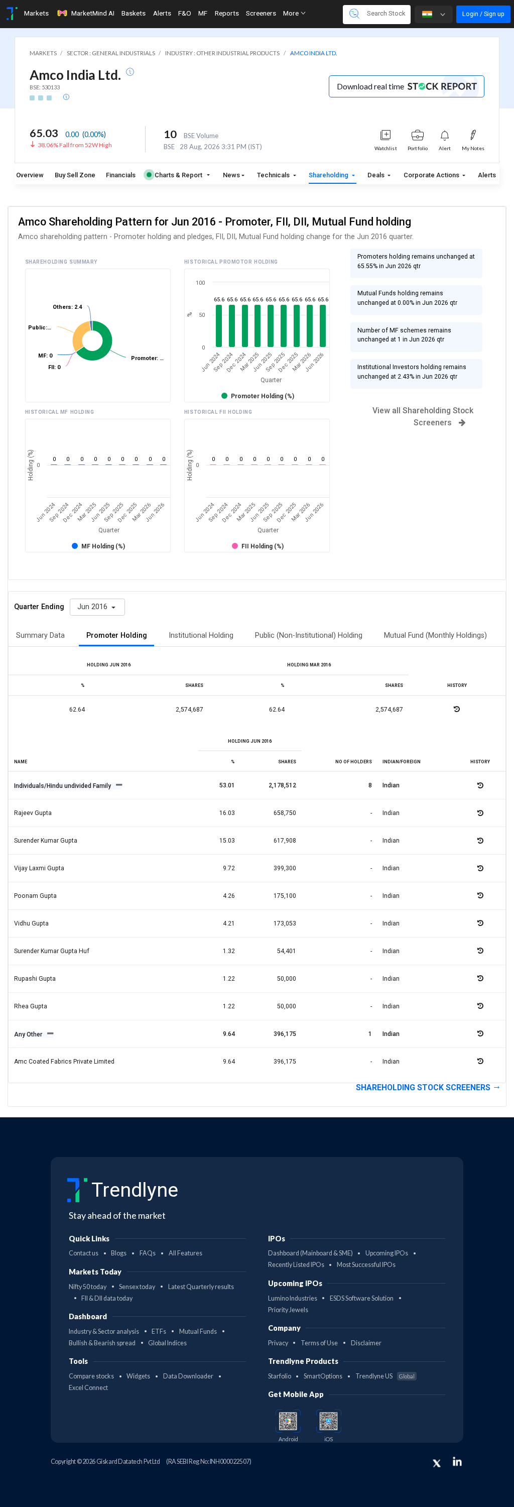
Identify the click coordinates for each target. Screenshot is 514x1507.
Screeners (261, 13)
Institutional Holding (201, 635)
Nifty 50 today (87, 1287)
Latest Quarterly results (201, 1287)
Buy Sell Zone (75, 175)
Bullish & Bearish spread (102, 1343)
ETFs (159, 1331)
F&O (184, 13)
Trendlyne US (385, 1376)
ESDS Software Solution (362, 1298)
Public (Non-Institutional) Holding (308, 635)
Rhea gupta (30, 1006)
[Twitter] (437, 1463)
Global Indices (167, 1343)
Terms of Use (319, 1343)
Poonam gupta (35, 895)
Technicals (274, 175)
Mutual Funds (198, 1331)
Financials (121, 175)
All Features (185, 1253)
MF (202, 13)
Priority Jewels (288, 1310)
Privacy (278, 1343)
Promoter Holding (116, 635)
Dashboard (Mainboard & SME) (310, 1253)
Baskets (133, 13)
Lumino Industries (292, 1298)
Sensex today (137, 1287)
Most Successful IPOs (366, 1264)
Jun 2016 (93, 607)
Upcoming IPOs (386, 1253)
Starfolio (279, 1376)
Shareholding (329, 175)
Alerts (162, 13)
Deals (376, 175)
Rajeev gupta (33, 813)
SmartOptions (323, 1376)
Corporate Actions (432, 175)
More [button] (291, 13)
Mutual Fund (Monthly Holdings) (435, 635)
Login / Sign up (483, 14)
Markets (36, 13)
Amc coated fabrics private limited (64, 1061)
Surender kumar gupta (45, 840)
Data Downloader (188, 1376)
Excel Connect (88, 1388)
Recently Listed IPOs (296, 1264)
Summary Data (40, 635)
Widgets (138, 1376)
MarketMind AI (92, 13)
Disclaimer (366, 1343)
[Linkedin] (457, 1461)
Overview (30, 175)
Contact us (83, 1253)
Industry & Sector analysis (104, 1331)
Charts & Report (178, 175)
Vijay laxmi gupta (39, 868)
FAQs (148, 1253)
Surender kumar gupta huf (51, 951)
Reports (227, 13)
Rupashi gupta (35, 978)
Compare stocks (91, 1376)
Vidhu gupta (31, 923)
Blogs (118, 1253)
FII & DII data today (107, 1298)
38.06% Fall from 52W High (75, 145)
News (231, 175)
